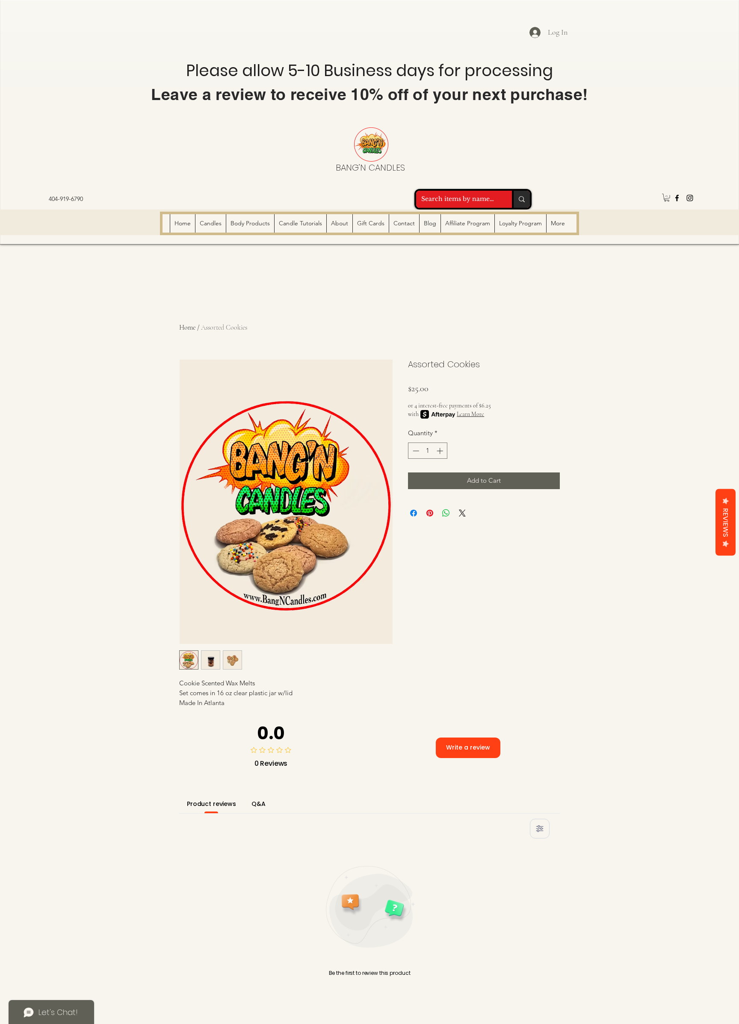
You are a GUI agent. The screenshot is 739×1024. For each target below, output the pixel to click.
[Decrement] (415, 451)
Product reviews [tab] (211, 804)
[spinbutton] (428, 451)
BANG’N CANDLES (370, 168)
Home (187, 327)
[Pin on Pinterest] (430, 513)
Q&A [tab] (258, 804)
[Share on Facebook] (413, 513)
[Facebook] (677, 198)
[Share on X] (462, 513)
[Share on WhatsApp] (446, 513)
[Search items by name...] (521, 199)
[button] (666, 197)
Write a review (468, 747)
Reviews (725, 522)
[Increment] (440, 451)
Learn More (470, 414)
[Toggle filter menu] (540, 828)
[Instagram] (690, 198)
